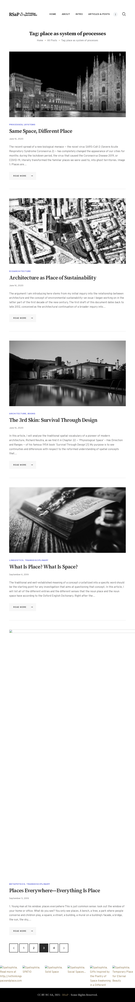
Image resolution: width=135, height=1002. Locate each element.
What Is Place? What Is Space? (43, 567)
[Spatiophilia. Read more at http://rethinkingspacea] (11, 977)
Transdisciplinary (36, 560)
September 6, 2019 (19, 574)
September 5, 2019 (19, 898)
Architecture (17, 413)
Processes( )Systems (22, 124)
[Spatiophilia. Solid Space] (56, 977)
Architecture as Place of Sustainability (52, 278)
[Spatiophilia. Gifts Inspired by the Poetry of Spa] (101, 977)
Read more (20, 176)
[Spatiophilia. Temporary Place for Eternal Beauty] (123, 977)
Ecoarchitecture (20, 271)
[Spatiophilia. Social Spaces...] (79, 977)
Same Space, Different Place (40, 131)
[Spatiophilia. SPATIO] (34, 977)
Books (31, 413)
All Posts (52, 40)
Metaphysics (17, 884)
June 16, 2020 (16, 139)
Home (40, 40)
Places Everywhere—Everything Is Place (54, 891)
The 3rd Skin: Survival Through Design (53, 420)
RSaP (65, 995)
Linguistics (16, 560)
